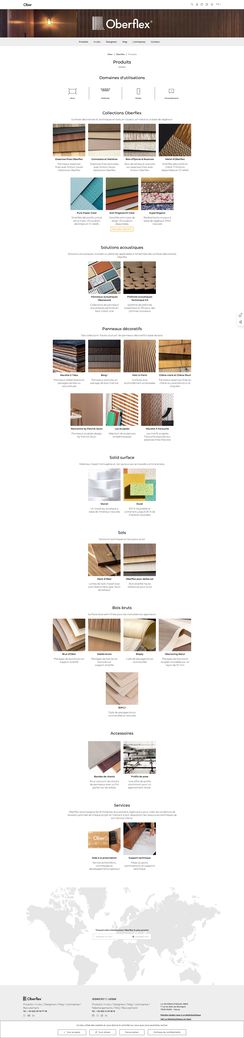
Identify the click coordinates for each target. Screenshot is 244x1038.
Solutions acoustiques (122, 247)
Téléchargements (102, 1007)
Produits (83, 41)
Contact (155, 41)
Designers (111, 41)
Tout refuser (104, 1032)
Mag (124, 41)
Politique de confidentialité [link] (167, 1032)
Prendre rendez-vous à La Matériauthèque (181, 1015)
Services (122, 805)
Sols (122, 532)
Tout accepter (73, 1032)
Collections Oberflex (122, 113)
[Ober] (27, 4)
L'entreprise (139, 41)
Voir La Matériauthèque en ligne (176, 1019)
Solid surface (122, 457)
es (216, 13)
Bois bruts (122, 607)
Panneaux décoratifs (122, 328)
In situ (97, 41)
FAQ (117, 1007)
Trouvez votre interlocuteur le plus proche (122, 930)
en (216, 9)
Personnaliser (132, 1032)
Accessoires (122, 733)
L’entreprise (73, 1004)
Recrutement (31, 1007)
